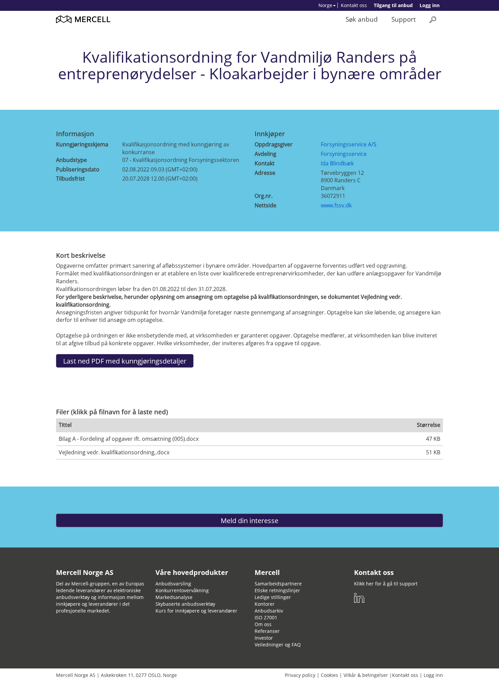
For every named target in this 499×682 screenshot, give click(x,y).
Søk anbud (362, 19)
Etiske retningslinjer (277, 590)
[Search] (433, 19)
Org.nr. (264, 196)
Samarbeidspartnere (278, 583)
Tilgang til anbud (393, 5)
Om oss (263, 624)
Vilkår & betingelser (366, 675)
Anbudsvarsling (173, 583)
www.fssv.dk (336, 205)
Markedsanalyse (173, 597)
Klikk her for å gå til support (386, 583)
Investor (264, 638)
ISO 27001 (266, 617)
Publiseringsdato (77, 169)
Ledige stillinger (273, 597)
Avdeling (265, 154)
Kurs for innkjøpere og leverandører (196, 610)
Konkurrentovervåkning (182, 590)
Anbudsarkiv (269, 610)
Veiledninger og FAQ (278, 644)
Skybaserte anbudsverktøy (185, 604)
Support (403, 19)
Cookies (329, 675)
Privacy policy (300, 675)
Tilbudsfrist (70, 178)
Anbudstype (71, 160)
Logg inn (430, 5)
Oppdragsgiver (274, 144)
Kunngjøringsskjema (82, 144)
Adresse (265, 173)
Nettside (265, 205)
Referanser (267, 631)
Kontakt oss (354, 5)
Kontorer (265, 604)
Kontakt (265, 163)
